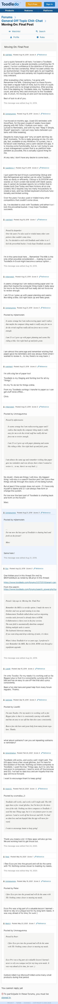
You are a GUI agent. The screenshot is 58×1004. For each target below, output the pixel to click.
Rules (42, 37)
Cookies (27, 1003)
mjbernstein (9, 277)
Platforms (48, 10)
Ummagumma (10, 114)
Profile (16, 37)
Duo (6, 568)
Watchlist (16, 31)
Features (28, 10)
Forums (7, 17)
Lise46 (7, 669)
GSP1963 (8, 55)
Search (42, 31)
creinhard (9, 220)
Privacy (10, 1003)
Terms (18, 1003)
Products (9, 10)
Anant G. (8, 789)
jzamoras (8, 700)
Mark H (8, 923)
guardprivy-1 (10, 168)
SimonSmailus (10, 753)
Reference (43, 55)
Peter (7, 857)
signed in (6, 997)
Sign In (49, 4)
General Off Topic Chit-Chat (22, 21)
